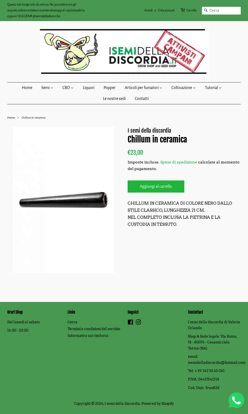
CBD (66, 88)
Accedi (148, 10)
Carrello (191, 10)
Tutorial (212, 88)
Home (27, 88)
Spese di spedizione (178, 162)
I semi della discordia (122, 403)
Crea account (166, 10)
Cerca (73, 322)
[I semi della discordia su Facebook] (130, 323)
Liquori (88, 88)
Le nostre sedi (114, 99)
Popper (110, 88)
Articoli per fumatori (142, 88)
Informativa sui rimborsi (88, 335)
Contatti (142, 99)
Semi (45, 88)
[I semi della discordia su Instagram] (138, 323)
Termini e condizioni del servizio (94, 329)
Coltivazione (182, 88)
